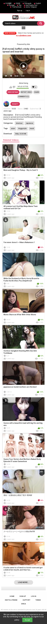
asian (13, 128)
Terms (38, 600)
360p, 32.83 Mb (20, 134)
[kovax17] (6, 104)
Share (36, 92)
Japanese (29, 123)
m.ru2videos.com (23, 35)
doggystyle (22, 128)
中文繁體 (8, 3)
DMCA (23, 604)
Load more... (23, 582)
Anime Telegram (31, 7)
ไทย (20, 5)
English (38, 3)
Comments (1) (23, 96)
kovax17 (15, 104)
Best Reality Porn (31, 5)
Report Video (26, 92)
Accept (27, 620)
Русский (12, 5)
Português (27, 3)
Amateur (19, 123)
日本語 (18, 3)
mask (32, 128)
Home (12, 596)
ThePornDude (16, 7)
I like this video (10, 87)
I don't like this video (14, 87)
